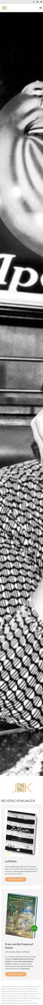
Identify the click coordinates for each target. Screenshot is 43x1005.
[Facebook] (37, 1)
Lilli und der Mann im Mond (17, 952)
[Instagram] (33, 1)
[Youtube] (41, 1)
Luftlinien (11, 861)
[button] (40, 8)
